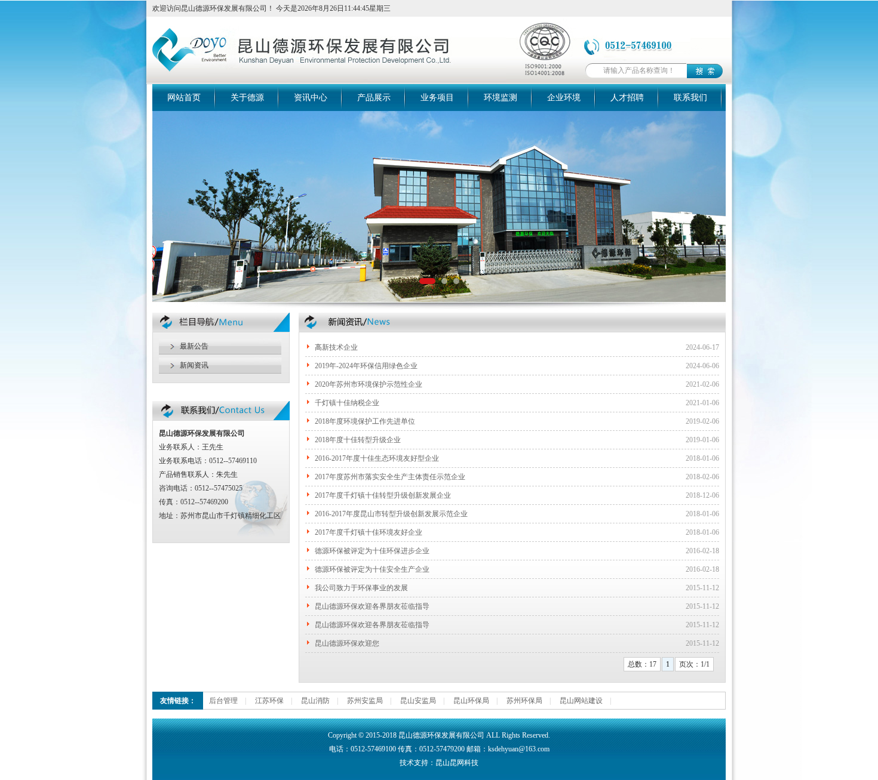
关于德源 (247, 97)
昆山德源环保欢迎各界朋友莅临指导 (372, 606)
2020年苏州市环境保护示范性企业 (368, 384)
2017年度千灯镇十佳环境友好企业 (368, 532)
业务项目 (437, 97)
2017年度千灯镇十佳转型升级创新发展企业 (383, 495)
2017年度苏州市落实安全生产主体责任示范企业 (390, 477)
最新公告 (194, 346)
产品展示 (374, 97)
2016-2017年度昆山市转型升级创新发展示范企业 (391, 514)
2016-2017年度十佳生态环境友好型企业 (377, 458)
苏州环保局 (524, 700)
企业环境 (564, 97)
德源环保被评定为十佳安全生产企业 (372, 569)
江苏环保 (269, 700)
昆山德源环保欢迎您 (347, 643)
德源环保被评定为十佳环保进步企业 (372, 551)
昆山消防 (315, 700)
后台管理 (223, 700)
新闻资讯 (194, 365)
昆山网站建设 (581, 700)
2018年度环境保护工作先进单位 (365, 421)
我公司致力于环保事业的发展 (361, 588)
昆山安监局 (418, 700)
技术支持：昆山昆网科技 (439, 763)
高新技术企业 (336, 347)
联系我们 (690, 97)
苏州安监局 (365, 700)
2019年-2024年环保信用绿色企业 (366, 366)
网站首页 (184, 97)
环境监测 (500, 97)
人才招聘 (627, 97)
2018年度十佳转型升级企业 (358, 440)
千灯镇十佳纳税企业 (347, 403)
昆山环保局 (471, 700)
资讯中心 (310, 97)
